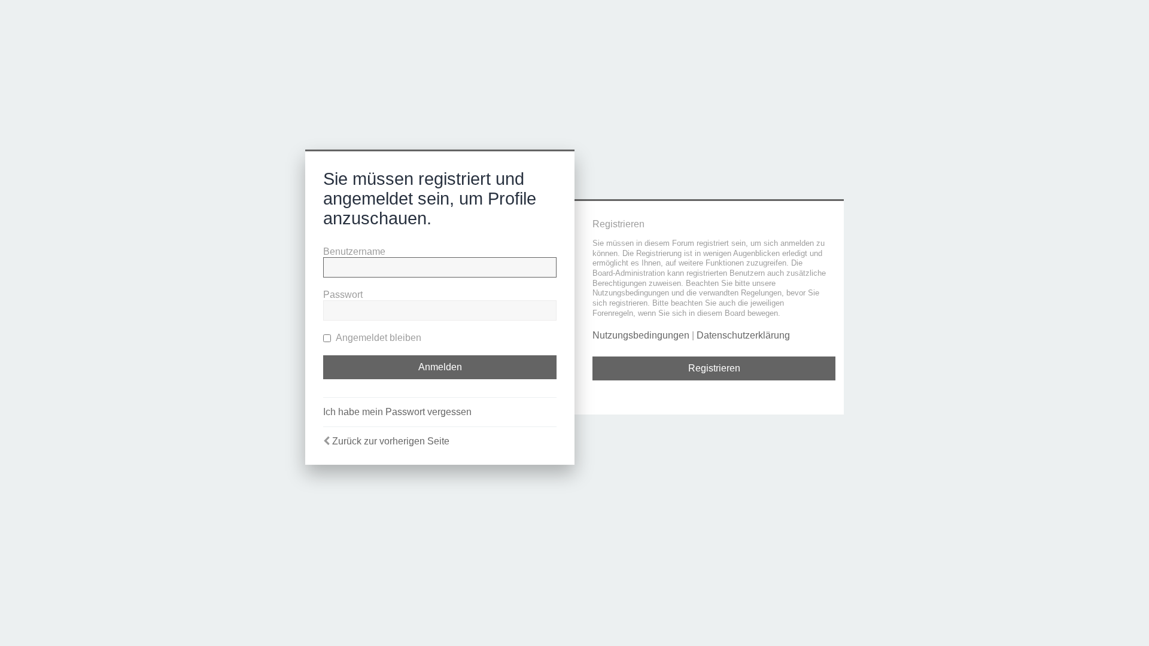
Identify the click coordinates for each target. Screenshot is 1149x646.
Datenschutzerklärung (743, 335)
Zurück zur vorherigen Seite (390, 441)
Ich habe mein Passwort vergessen (397, 412)
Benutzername (354, 251)
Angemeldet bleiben (377, 338)
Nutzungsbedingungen (640, 335)
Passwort (343, 295)
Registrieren (714, 368)
